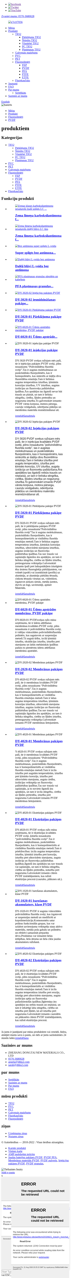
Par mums (13, 89)
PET (17, 58)
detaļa (32, 415)
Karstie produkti (17, 1148)
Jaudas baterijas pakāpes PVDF (25, 1157)
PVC (18, 55)
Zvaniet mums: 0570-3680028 (17, 16)
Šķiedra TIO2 (29, 40)
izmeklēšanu (22, 415)
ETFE (25, 77)
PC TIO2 (27, 46)
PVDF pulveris (48, 1160)
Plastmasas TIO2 (31, 49)
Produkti (13, 31)
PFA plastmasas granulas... (34, 286)
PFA (24, 71)
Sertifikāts (20, 92)
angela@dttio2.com (18, 1061)
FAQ (11, 86)
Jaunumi (12, 83)
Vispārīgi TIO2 (30, 43)
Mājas (11, 27)
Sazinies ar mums (17, 95)
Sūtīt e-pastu (8, 1172)
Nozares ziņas (15, 1136)
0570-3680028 (16, 1058)
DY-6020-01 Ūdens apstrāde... (36, 336)
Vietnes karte (15, 1151)
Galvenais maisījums (26, 52)
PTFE (25, 74)
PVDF (25, 68)
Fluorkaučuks (22, 80)
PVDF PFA (50, 1157)
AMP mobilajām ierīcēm (21, 1154)
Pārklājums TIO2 (31, 37)
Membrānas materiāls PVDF (23, 1160)
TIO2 (18, 34)
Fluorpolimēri (22, 61)
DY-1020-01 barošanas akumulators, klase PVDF (33, 902)
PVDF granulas (34, 1163)
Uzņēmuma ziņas (17, 1133)
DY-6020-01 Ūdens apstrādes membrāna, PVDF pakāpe (35, 611)
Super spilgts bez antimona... (35, 253)
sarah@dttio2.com (18, 1065)
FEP (24, 65)
